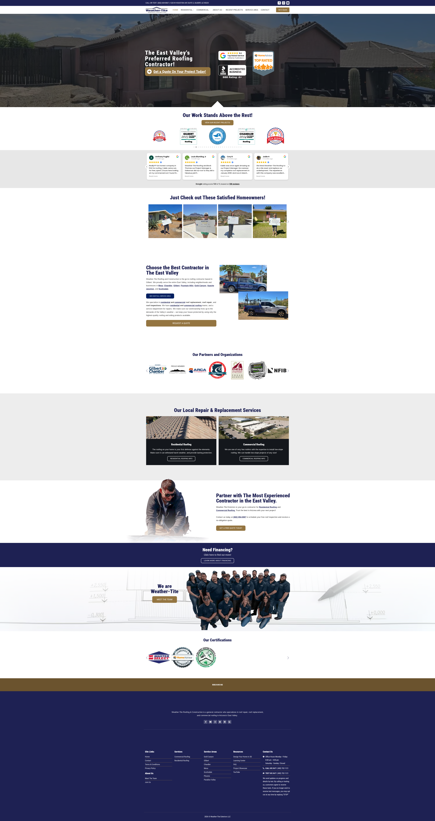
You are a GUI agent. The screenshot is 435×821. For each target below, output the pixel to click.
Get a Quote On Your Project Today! (179, 71)
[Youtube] (287, 3)
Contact (265, 10)
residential (165, 302)
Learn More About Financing (217, 561)
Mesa (160, 286)
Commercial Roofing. (225, 510)
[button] (288, 166)
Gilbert (176, 286)
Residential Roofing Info (181, 459)
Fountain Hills (187, 286)
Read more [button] (153, 176)
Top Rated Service (235, 55)
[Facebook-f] (206, 722)
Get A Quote (282, 10)
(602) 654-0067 (163, 3)
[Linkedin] (225, 722)
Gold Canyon (200, 286)
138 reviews (234, 184)
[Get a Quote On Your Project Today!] (149, 71)
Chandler (168, 286)
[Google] (229, 722)
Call (148, 3)
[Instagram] (283, 3)
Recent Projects (234, 10)
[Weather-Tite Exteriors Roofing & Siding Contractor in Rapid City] (157, 10)
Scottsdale (163, 289)
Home (175, 10)
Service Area (251, 10)
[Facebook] (279, 3)
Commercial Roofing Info (254, 459)
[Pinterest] (220, 722)
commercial (180, 302)
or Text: (154, 3)
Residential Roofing (268, 507)
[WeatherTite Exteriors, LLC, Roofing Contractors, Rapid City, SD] (227, 742)
